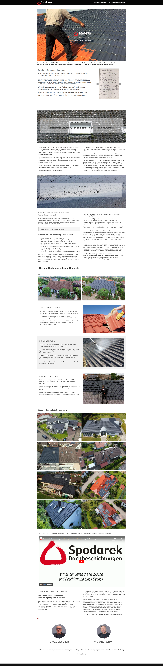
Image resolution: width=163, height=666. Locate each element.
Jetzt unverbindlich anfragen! (117, 2)
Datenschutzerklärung (86, 664)
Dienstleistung (55, 107)
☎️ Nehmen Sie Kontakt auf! (43, 618)
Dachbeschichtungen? (100, 2)
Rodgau (48, 62)
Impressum (91, 664)
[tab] (43, 107)
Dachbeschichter (43, 107)
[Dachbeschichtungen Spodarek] (45, 3)
